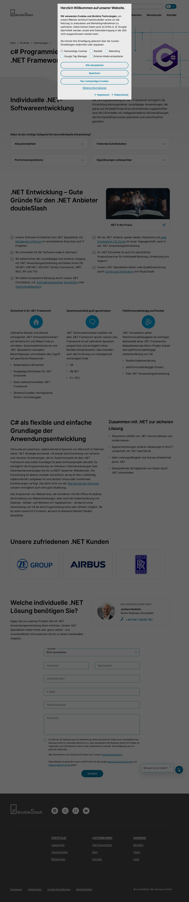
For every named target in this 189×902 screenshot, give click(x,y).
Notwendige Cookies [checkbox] (75, 51)
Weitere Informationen (94, 87)
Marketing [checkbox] (114, 51)
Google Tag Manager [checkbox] (75, 56)
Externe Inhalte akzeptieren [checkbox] (108, 56)
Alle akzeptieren (94, 65)
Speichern (94, 73)
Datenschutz (121, 94)
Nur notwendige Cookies (94, 81)
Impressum (103, 94)
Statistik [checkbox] (98, 51)
